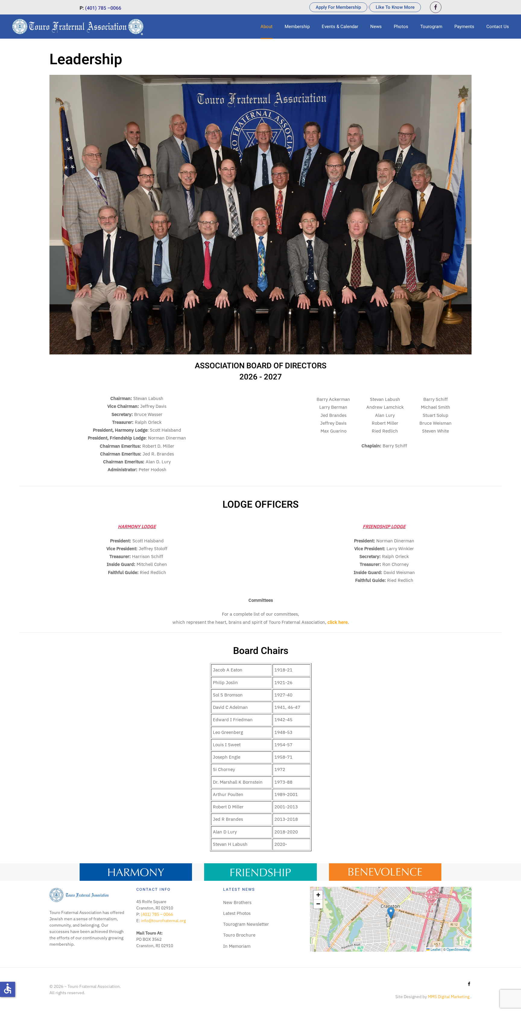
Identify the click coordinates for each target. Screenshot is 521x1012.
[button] (391, 913)
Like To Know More (395, 7)
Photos (401, 26)
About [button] (266, 26)
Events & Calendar (340, 26)
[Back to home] (78, 26)
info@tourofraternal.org (163, 920)
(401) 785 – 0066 (157, 914)
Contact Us (497, 26)
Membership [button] (297, 26)
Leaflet (435, 949)
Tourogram (431, 26)
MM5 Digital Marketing (449, 996)
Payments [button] (464, 26)
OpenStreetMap (458, 949)
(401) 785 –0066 (103, 8)
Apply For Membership (338, 7)
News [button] (376, 26)
